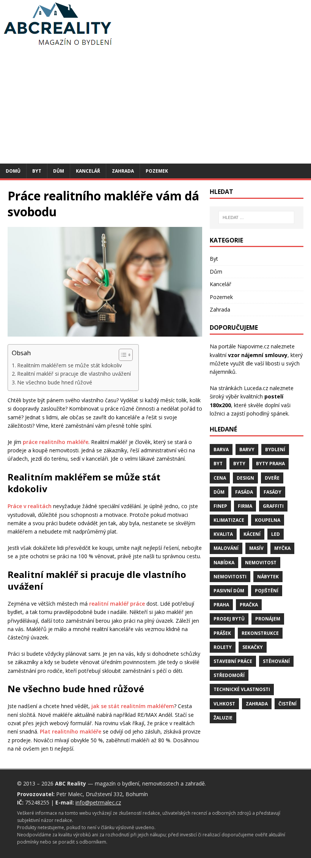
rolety (223, 647)
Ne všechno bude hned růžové (54, 382)
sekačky (252, 647)
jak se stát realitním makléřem (132, 706)
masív (256, 548)
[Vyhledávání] (256, 217)
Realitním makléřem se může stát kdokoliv (69, 365)
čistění (287, 704)
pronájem (267, 619)
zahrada (257, 704)
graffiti (273, 506)
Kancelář (88, 171)
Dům (58, 171)
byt (218, 463)
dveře (272, 478)
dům (219, 492)
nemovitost (260, 562)
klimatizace (229, 520)
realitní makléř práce (117, 603)
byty (239, 463)
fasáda (244, 492)
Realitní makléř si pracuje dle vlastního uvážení (74, 373)
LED (275, 534)
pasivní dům (229, 590)
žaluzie (223, 718)
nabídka (224, 562)
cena (220, 478)
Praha (221, 604)
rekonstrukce (260, 633)
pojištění (266, 590)
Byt (36, 171)
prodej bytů (229, 619)
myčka (282, 548)
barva (221, 449)
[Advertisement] (155, 107)
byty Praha (270, 463)
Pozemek (157, 171)
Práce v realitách (30, 506)
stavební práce (233, 661)
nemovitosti (230, 576)
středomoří (229, 675)
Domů (13, 171)
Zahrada (123, 171)
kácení (252, 534)
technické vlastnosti (242, 689)
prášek (222, 633)
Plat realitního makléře (70, 731)
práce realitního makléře (55, 442)
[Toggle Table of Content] (122, 354)
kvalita (223, 534)
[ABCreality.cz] (58, 45)
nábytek (268, 576)
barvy (246, 449)
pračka (249, 604)
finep (220, 506)
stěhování (276, 661)
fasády (272, 492)
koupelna (267, 520)
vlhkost (224, 704)
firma (245, 506)
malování (226, 548)
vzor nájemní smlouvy (257, 355)
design (245, 478)
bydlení (275, 449)
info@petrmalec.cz (98, 802)
